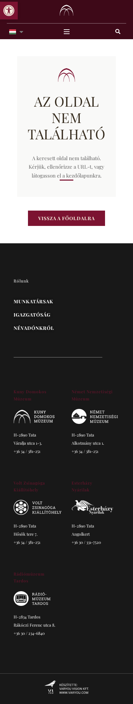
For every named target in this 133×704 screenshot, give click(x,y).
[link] (9, 10)
